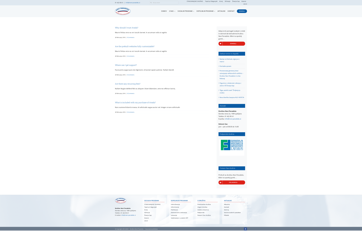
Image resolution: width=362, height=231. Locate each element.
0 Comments (130, 37)
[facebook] (245, 229)
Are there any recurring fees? (127, 84)
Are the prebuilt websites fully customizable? (134, 46)
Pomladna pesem (225, 66)
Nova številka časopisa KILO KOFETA (232, 97)
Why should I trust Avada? (126, 27)
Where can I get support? (126, 65)
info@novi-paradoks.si (133, 2)
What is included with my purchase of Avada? (135, 102)
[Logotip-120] (120, 198)
